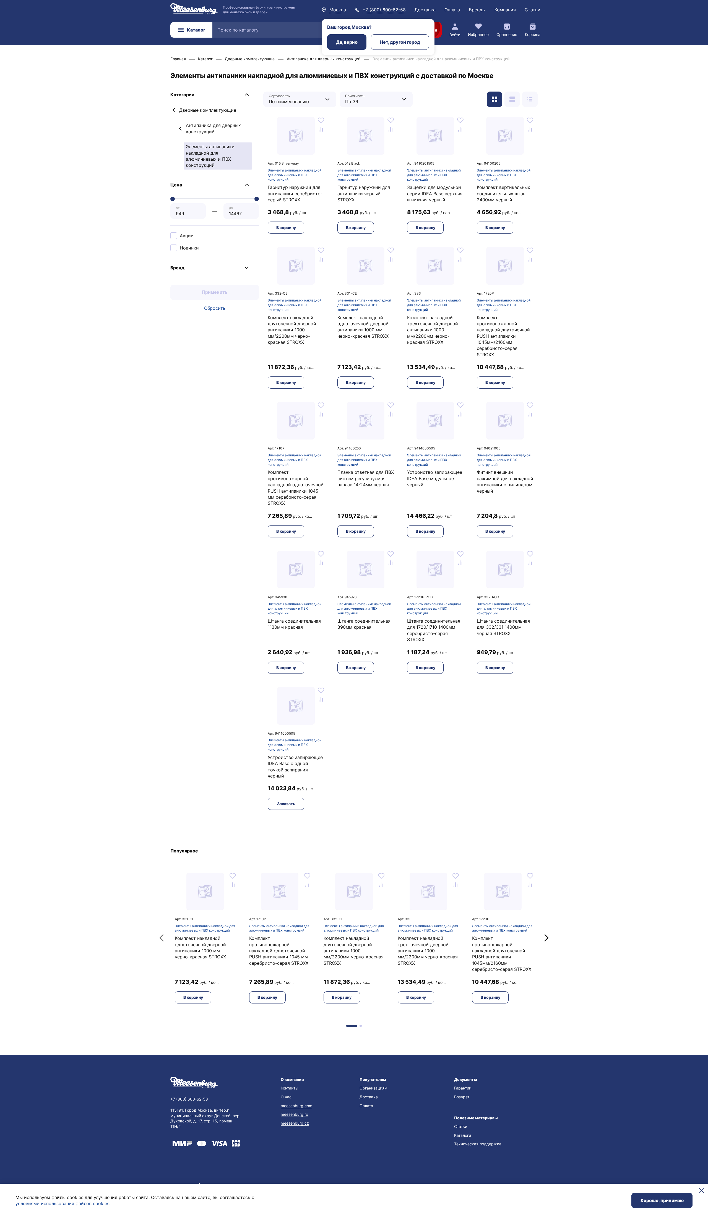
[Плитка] (494, 99)
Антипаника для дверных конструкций (213, 128)
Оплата (452, 9)
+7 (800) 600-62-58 (384, 9)
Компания (505, 9)
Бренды (477, 9)
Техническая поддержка (477, 1143)
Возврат (461, 1096)
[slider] (172, 199)
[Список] (512, 99)
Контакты (289, 1088)
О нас (286, 1096)
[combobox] (295, 99)
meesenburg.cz (295, 1123)
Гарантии (462, 1088)
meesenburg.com (296, 1105)
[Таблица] (530, 99)
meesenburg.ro (294, 1114)
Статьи (532, 9)
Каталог (196, 30)
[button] (214, 95)
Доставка (425, 9)
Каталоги (462, 1135)
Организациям (373, 1088)
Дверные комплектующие (207, 110)
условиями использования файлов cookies (62, 1203)
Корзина (532, 34)
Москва (337, 9)
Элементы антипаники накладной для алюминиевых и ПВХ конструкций (294, 175)
